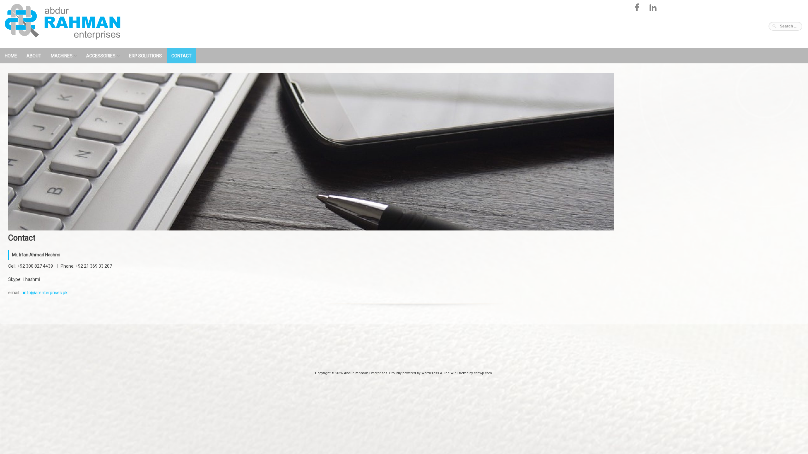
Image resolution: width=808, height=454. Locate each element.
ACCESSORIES (101, 55)
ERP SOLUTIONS (145, 55)
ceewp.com (483, 373)
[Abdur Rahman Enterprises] (68, 43)
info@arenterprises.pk (45, 292)
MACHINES (62, 55)
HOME (11, 55)
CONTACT (181, 55)
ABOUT (34, 55)
